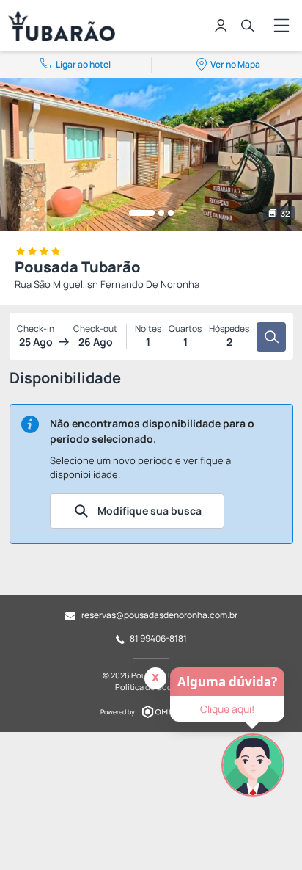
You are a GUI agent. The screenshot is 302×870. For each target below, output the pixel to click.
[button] (142, 213)
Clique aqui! (227, 709)
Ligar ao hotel (83, 64)
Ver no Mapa (235, 64)
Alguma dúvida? (227, 681)
